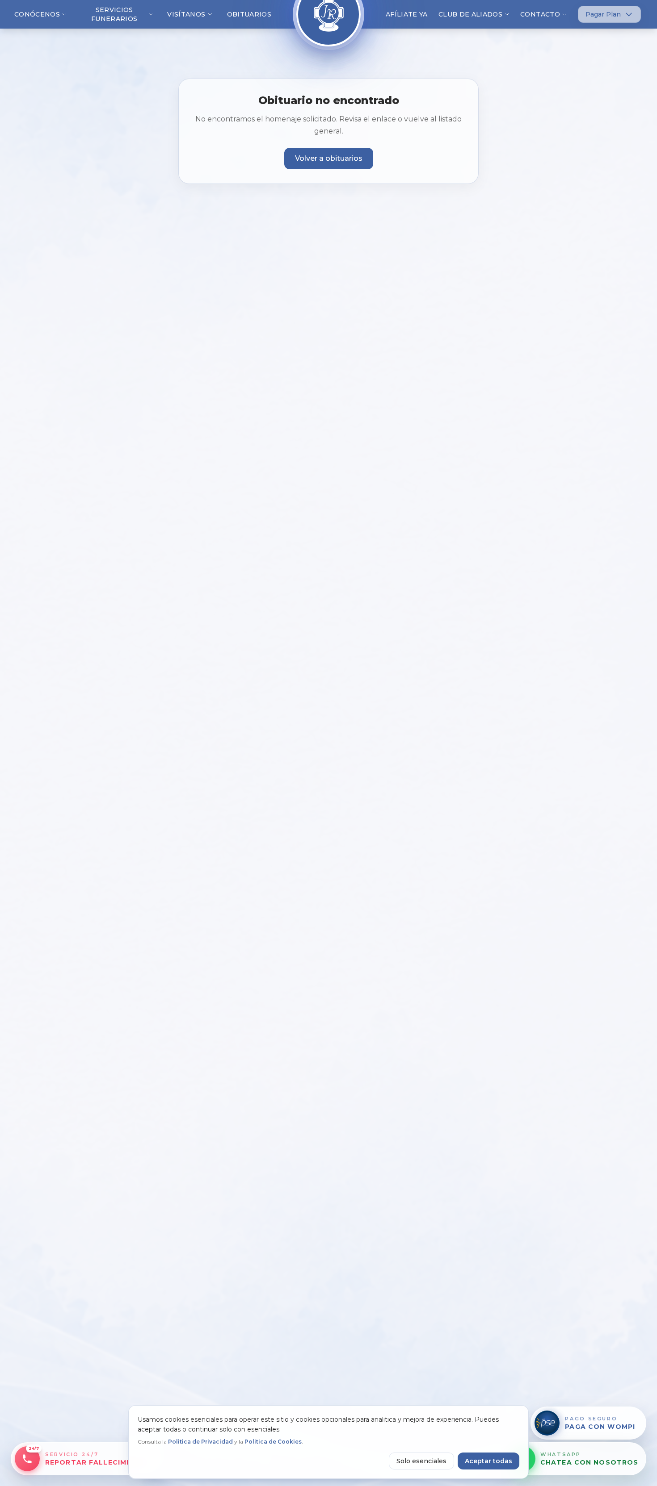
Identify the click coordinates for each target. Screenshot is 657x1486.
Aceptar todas (488, 1461)
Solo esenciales (421, 1461)
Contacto (540, 14)
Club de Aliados (470, 14)
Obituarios (249, 14)
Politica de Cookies (273, 1441)
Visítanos (186, 14)
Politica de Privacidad (200, 1441)
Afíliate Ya (407, 14)
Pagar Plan (603, 14)
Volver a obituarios (328, 158)
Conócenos (37, 14)
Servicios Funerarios (114, 14)
